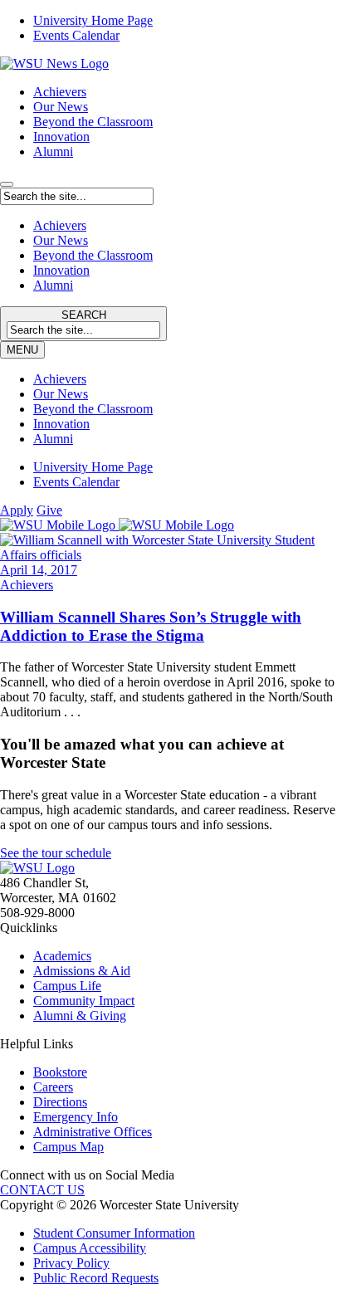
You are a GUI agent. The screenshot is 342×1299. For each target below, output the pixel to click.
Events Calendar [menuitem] (76, 35)
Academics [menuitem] (62, 956)
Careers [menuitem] (53, 1087)
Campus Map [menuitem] (68, 1147)
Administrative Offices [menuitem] (92, 1132)
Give (49, 510)
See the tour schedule (55, 853)
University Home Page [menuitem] (93, 20)
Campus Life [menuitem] (67, 986)
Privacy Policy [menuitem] (71, 1263)
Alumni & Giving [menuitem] (79, 1015)
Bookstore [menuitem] (60, 1072)
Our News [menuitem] (60, 394)
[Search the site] (6, 184)
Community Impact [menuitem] (83, 1001)
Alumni (53, 151)
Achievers (59, 92)
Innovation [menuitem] (61, 424)
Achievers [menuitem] (59, 379)
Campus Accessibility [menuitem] (89, 1248)
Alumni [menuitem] (53, 439)
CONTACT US (42, 1190)
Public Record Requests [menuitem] (96, 1278)
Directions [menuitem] (60, 1102)
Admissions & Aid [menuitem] (81, 971)
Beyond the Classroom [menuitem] (93, 409)
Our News (60, 107)
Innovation (61, 136)
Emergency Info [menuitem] (75, 1117)
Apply (16, 510)
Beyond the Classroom (93, 122)
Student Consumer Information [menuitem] (114, 1233)
